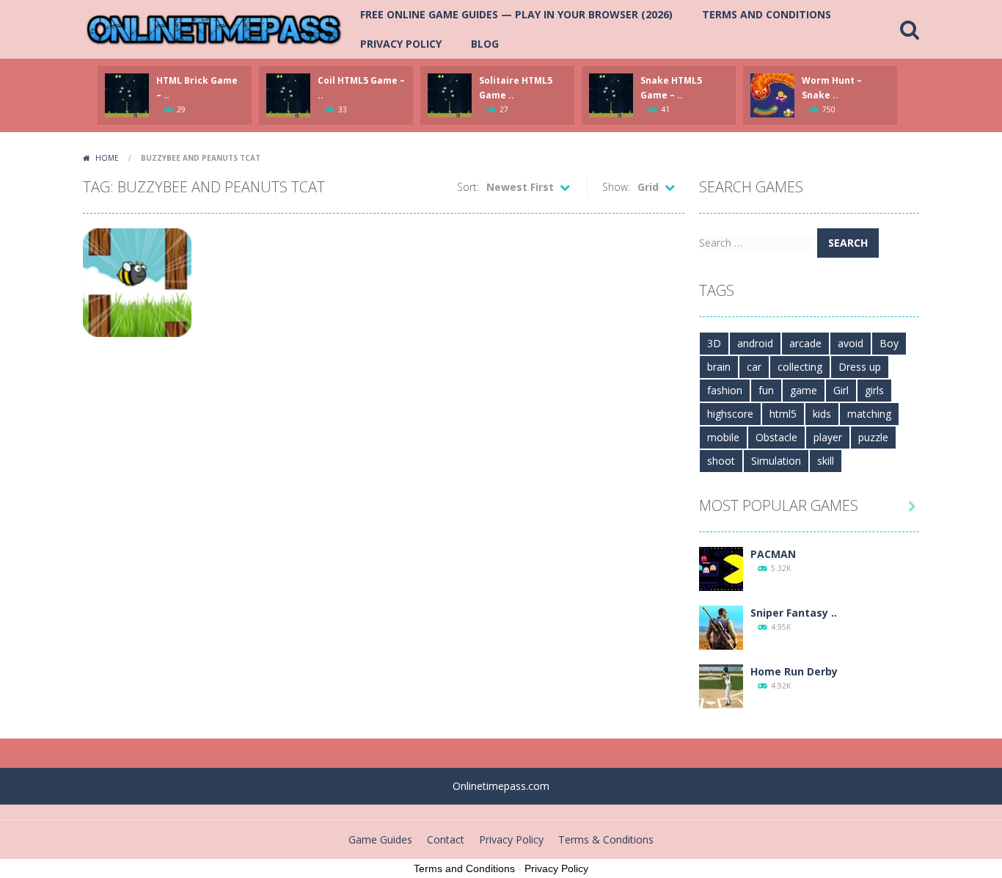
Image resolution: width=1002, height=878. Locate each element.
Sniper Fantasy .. (793, 613)
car (754, 367)
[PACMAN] (721, 568)
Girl (841, 390)
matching (869, 414)
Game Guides (380, 839)
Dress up (859, 367)
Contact (445, 839)
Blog (485, 44)
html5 (783, 414)
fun (766, 390)
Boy (889, 343)
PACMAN (773, 554)
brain (719, 367)
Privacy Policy (401, 44)
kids (822, 414)
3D (714, 343)
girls (874, 390)
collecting (800, 367)
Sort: (468, 187)
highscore (730, 414)
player (827, 437)
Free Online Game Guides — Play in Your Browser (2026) (516, 14)
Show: (616, 187)
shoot (721, 461)
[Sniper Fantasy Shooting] (721, 627)
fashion (724, 390)
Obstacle (776, 437)
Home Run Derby (794, 671)
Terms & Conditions (606, 839)
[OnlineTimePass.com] (214, 28)
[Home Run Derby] (721, 685)
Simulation (776, 461)
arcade (805, 343)
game (803, 390)
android (755, 343)
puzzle (873, 437)
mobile (723, 437)
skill (825, 461)
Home (107, 158)
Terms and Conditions (766, 14)
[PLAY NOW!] (127, 94)
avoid (850, 343)
